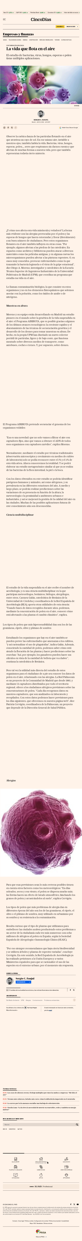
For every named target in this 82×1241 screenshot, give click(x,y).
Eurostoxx (12, 1129)
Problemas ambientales (51, 1000)
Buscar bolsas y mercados (13, 1119)
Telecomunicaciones (15, 40)
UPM (22, 1000)
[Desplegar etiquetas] (74, 1000)
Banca (5, 40)
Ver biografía (21, 982)
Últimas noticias (66, 40)
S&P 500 (19, 12)
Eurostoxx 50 (52, 12)
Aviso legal (21, 1221)
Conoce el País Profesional (41, 1186)
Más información (11, 1010)
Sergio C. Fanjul (41, 120)
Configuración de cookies (41, 1221)
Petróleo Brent (34, 12)
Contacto (15, 1221)
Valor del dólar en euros (71, 12)
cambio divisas (41, 1169)
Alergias (28, 1000)
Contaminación (37, 1000)
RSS (35, 1223)
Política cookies (29, 1221)
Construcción (33, 40)
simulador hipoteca (41, 1161)
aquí (50, 1010)
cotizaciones (15, 1177)
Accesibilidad (65, 1221)
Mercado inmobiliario (46, 40)
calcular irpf (15, 1161)
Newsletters (40, 1223)
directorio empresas (66, 1169)
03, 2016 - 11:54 (43, 122)
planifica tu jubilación (15, 1169)
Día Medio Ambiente (12, 1000)
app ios (41, 1177)
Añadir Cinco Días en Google (70, 127)
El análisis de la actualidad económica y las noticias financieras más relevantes (34, 990)
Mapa (31, 1223)
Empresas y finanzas (18, 34)
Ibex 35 (6, 12)
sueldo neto (66, 1161)
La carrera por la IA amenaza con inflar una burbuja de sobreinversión (33, 1103)
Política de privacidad (55, 1221)
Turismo (57, 40)
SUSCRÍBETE (60, 26)
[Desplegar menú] (4, 19)
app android (66, 1177)
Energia (25, 40)
